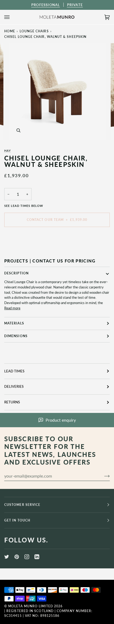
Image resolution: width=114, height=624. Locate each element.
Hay (7, 150)
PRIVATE (75, 5)
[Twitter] (6, 556)
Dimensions (16, 336)
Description (16, 273)
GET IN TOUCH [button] (17, 520)
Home (9, 31)
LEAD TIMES (14, 371)
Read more (12, 308)
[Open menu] (12, 17)
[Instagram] (26, 556)
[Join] (103, 476)
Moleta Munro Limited (30, 606)
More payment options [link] (21, 251)
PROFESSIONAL (45, 5)
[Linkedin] (36, 556)
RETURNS (12, 402)
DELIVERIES (14, 386)
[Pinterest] (16, 556)
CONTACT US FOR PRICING (63, 260)
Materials (14, 323)
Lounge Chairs (34, 31)
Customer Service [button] (22, 505)
